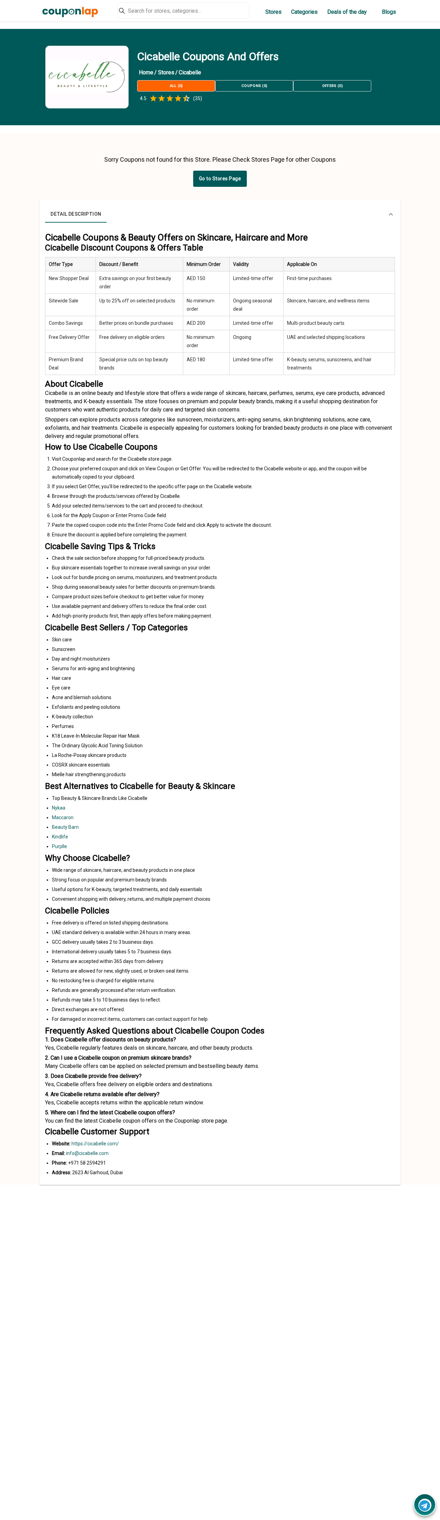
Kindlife (60, 836)
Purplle (59, 846)
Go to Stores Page (220, 178)
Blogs (389, 12)
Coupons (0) (254, 86)
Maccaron (63, 817)
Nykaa (58, 808)
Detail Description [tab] (76, 214)
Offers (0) (332, 86)
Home (146, 72)
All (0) (176, 86)
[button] (220, 214)
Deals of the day (347, 12)
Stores (273, 12)
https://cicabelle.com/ (95, 1143)
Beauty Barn (65, 827)
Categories (304, 12)
